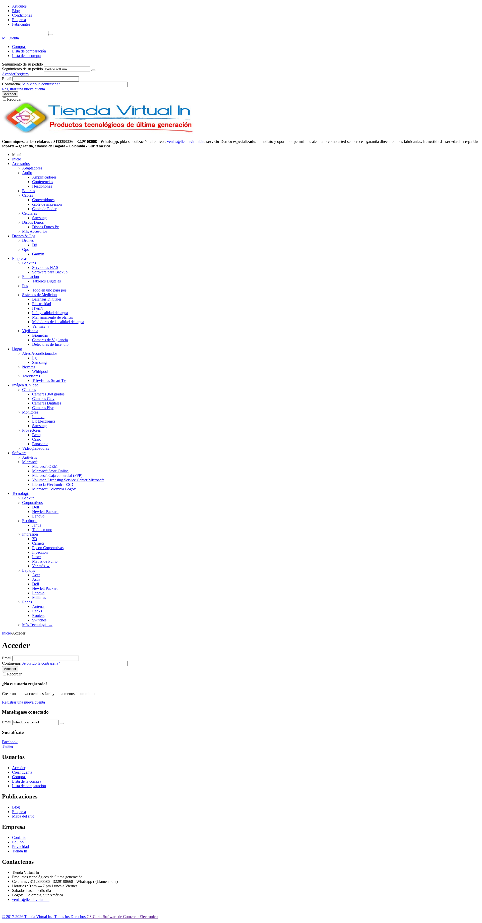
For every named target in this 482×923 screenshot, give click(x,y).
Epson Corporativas (48, 548)
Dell (35, 507)
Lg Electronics (43, 421)
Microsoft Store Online (50, 471)
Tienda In (19, 851)
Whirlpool (40, 371)
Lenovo (38, 417)
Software (19, 453)
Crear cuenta (22, 772)
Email (6, 79)
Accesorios (21, 163)
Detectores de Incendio (50, 344)
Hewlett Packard (45, 511)
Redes (27, 602)
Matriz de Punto (44, 561)
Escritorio (29, 520)
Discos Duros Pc (45, 227)
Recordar (14, 99)
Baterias (28, 191)
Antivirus (29, 457)
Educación (30, 276)
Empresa (19, 20)
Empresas (19, 258)
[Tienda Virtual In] (98, 133)
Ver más (41, 326)
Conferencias (42, 182)
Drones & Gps (23, 236)
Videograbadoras (35, 448)
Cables (27, 195)
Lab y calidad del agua (50, 313)
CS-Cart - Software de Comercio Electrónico (122, 916)
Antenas (38, 606)
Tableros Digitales (46, 281)
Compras (19, 46)
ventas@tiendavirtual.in (30, 899)
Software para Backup (50, 272)
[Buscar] (50, 34)
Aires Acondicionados (39, 353)
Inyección (40, 552)
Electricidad (41, 304)
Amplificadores (44, 177)
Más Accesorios (37, 231)
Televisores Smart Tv (49, 380)
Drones (28, 240)
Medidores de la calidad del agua (58, 322)
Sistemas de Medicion (39, 295)
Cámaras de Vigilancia (50, 340)
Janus (36, 525)
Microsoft (29, 462)
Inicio (16, 159)
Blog (16, 11)
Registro (22, 74)
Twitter (7, 746)
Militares (39, 597)
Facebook (10, 742)
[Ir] (93, 70)
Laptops (28, 570)
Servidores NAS (45, 267)
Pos (25, 285)
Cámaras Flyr (42, 408)
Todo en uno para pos (49, 290)
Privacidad (20, 846)
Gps (25, 249)
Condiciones (22, 15)
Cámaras (29, 389)
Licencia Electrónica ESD (52, 484)
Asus (36, 579)
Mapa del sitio (23, 816)
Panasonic (40, 444)
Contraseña (11, 84)
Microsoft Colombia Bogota (54, 489)
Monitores (30, 412)
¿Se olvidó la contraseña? (40, 84)
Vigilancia (30, 331)
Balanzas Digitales (47, 299)
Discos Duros (33, 222)
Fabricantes (21, 24)
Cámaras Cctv (43, 398)
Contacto (19, 837)
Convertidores (43, 200)
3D (34, 539)
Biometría (40, 335)
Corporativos (32, 502)
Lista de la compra (26, 55)
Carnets (38, 543)
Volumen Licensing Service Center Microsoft (68, 480)
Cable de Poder (44, 209)
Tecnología (21, 493)
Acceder (8, 74)
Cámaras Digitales (46, 403)
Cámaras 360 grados (48, 394)
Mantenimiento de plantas (52, 317)
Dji (34, 245)
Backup (28, 498)
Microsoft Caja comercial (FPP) (57, 475)
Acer (36, 575)
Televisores (31, 376)
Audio (27, 172)
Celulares (29, 213)
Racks (37, 611)
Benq (36, 435)
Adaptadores (32, 168)
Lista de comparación (29, 51)
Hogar (17, 349)
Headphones (42, 186)
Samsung (39, 218)
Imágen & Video (25, 385)
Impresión (30, 534)
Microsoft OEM (44, 466)
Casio (36, 439)
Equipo (18, 842)
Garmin (38, 254)
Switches (39, 620)
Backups (29, 263)
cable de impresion (47, 204)
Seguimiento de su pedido (22, 69)
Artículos (19, 6)
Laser (36, 557)
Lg (34, 358)
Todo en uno (42, 530)
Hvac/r (37, 308)
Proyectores (31, 430)
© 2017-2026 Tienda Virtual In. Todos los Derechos (44, 916)
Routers (38, 615)
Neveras (28, 367)
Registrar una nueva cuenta (23, 89)
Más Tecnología (37, 624)
